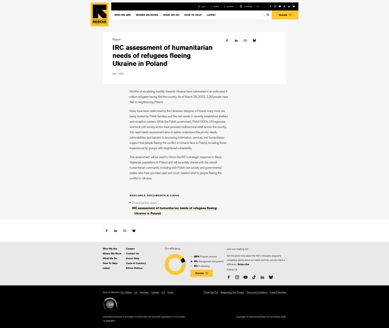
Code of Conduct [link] (136, 263)
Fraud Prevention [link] (278, 292)
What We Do (171, 14)
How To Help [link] (110, 263)
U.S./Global (248, 6)
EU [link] (163, 292)
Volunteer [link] (230, 6)
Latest (211, 14)
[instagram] (275, 6)
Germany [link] (144, 292)
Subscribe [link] (243, 264)
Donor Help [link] (132, 258)
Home (100, 14)
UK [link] (136, 292)
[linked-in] (289, 6)
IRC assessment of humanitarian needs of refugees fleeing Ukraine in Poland (162, 55)
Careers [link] (216, 6)
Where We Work (147, 14)
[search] (268, 14)
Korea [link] (170, 292)
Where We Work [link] (112, 253)
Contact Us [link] (132, 253)
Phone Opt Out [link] (210, 292)
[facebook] (270, 6)
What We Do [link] (110, 258)
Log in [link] (203, 6)
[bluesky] (294, 6)
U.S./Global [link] (126, 292)
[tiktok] (284, 6)
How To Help (193, 14)
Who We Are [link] (110, 248)
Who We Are (122, 14)
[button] (285, 14)
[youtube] (280, 6)
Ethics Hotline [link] (134, 268)
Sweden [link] (155, 292)
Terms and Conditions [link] (257, 292)
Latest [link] (106, 268)
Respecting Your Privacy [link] (232, 292)
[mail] (245, 40)
